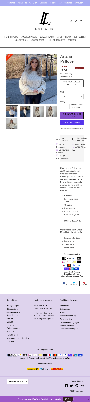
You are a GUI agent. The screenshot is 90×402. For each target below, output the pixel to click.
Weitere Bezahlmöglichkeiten (72, 128)
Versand (9, 319)
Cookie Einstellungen (69, 329)
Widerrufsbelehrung (68, 316)
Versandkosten (66, 76)
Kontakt (9, 322)
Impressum (64, 306)
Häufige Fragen (12, 306)
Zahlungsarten (66, 319)
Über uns (10, 331)
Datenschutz (65, 309)
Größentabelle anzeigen (71, 83)
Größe (63, 92)
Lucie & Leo (79, 391)
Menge (63, 102)
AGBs (62, 312)
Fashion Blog (12, 335)
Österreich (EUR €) (17, 381)
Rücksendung (12, 309)
